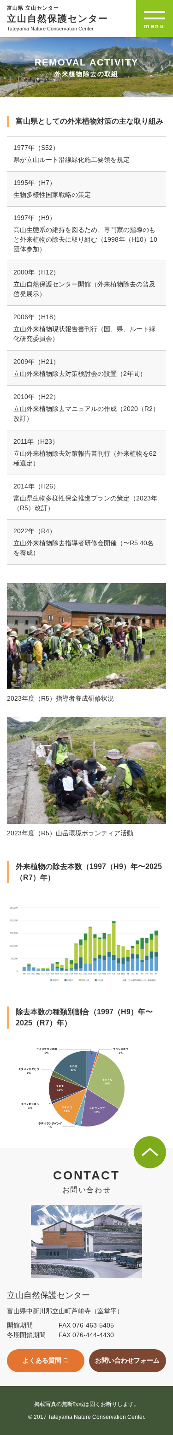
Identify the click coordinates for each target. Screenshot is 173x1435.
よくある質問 (42, 1360)
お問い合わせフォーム (127, 1360)
